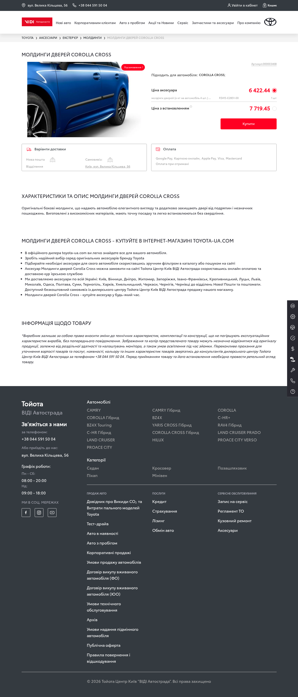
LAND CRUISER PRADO (239, 432)
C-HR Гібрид (99, 432)
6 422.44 (259, 90)
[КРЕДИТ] (292, 348)
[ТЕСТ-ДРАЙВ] (292, 327)
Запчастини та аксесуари (213, 22)
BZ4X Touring (99, 424)
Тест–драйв (98, 523)
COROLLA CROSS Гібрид (175, 432)
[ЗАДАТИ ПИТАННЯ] (292, 391)
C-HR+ (224, 417)
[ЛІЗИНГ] (292, 359)
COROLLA (227, 410)
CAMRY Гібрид (166, 410)
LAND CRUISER (101, 439)
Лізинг (158, 520)
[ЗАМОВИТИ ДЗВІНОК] (292, 380)
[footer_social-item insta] (39, 512)
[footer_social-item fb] (26, 512)
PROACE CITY (99, 447)
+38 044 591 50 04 (39, 438)
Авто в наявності (102, 533)
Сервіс (182, 22)
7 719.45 (260, 108)
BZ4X (157, 417)
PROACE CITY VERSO (237, 439)
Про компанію (248, 22)
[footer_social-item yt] (52, 512)
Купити (249, 123)
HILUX (158, 439)
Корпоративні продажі (109, 552)
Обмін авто (163, 530)
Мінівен (159, 475)
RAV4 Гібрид (229, 424)
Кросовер (161, 467)
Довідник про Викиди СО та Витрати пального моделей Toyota (114, 507)
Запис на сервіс (233, 501)
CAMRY (94, 410)
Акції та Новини (161, 22)
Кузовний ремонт (235, 520)
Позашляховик (232, 467)
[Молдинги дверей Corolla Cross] (84, 99)
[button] (270, 5)
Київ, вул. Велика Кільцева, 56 (107, 166)
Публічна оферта (103, 645)
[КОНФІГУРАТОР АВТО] (292, 316)
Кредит (159, 501)
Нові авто (63, 22)
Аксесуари (228, 530)
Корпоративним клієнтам (95, 22)
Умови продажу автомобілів (114, 562)
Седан (93, 467)
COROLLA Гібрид (103, 417)
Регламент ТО (231, 510)
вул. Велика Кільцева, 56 (48, 5)
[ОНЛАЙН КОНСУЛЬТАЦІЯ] (292, 305)
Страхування (164, 510)
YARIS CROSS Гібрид (172, 424)
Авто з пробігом (132, 22)
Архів (92, 619)
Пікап (92, 475)
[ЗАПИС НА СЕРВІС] (292, 370)
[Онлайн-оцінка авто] (292, 338)
